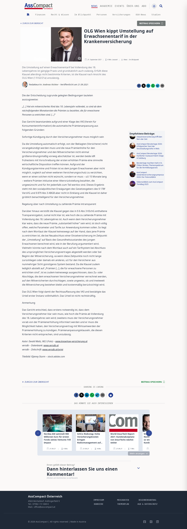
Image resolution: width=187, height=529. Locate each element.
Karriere (98, 504)
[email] (162, 86)
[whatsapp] (153, 86)
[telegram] (158, 86)
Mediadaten (123, 500)
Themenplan (123, 504)
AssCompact (42, 521)
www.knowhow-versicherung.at (71, 341)
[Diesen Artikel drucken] (110, 395)
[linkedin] (148, 86)
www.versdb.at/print (52, 349)
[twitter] (144, 86)
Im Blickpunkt (82, 14)
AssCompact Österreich (45, 496)
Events (119, 6)
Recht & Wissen (60, 14)
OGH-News (141, 14)
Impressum (98, 500)
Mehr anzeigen (137, 453)
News (94, 6)
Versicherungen (121, 14)
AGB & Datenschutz (147, 504)
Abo (144, 6)
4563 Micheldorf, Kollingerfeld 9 (44, 501)
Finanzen (40, 14)
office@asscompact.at (44, 506)
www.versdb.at (51, 345)
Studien (156, 14)
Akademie (106, 6)
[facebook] (139, 86)
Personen (102, 14)
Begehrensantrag (147, 500)
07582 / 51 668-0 (41, 504)
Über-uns (133, 6)
